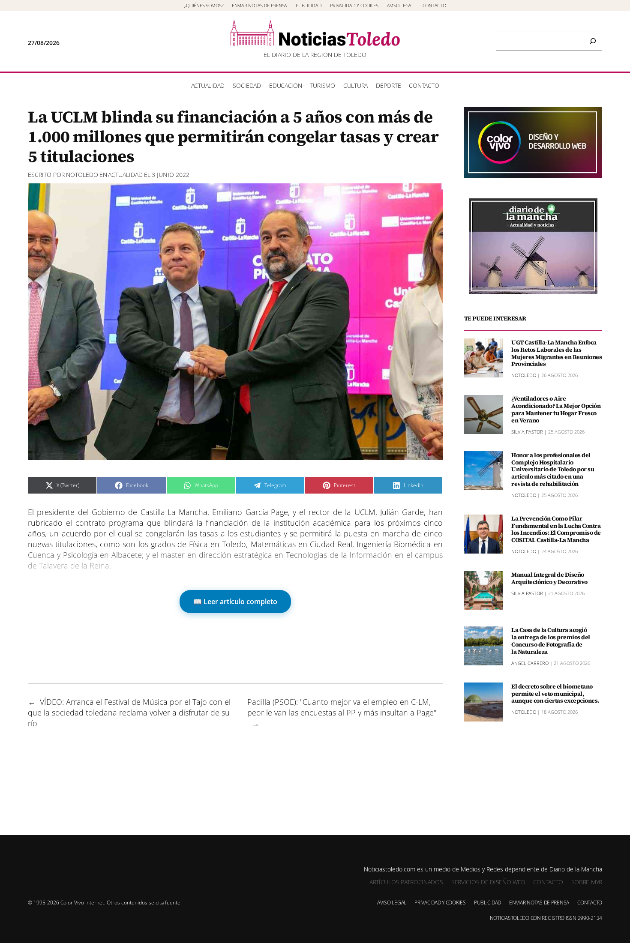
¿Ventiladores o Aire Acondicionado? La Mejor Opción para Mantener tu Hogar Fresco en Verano (555, 409)
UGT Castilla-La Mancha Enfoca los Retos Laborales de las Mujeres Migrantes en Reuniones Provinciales (556, 352)
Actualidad (125, 175)
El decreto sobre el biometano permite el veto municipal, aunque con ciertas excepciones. (555, 693)
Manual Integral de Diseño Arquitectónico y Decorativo (549, 578)
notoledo (82, 175)
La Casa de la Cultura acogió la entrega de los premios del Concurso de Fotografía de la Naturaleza (550, 640)
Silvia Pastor (527, 431)
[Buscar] (592, 41)
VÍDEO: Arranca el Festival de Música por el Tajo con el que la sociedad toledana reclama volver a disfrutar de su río (129, 712)
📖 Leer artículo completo (235, 601)
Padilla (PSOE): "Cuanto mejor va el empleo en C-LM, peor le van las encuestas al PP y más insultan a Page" (341, 707)
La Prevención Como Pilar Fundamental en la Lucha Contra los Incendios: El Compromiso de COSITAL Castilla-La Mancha (556, 529)
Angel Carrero (530, 662)
